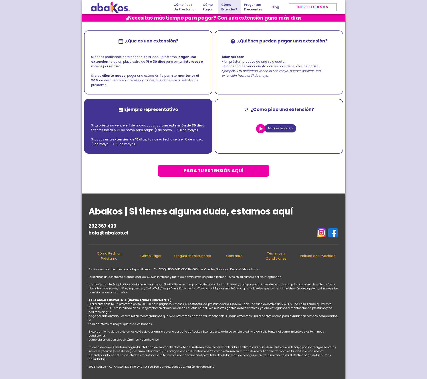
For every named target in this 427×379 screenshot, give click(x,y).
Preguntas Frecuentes (192, 255)
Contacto (234, 255)
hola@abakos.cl (108, 233)
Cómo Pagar (150, 255)
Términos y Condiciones (276, 256)
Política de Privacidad (318, 255)
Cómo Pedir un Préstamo (109, 256)
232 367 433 (102, 226)
